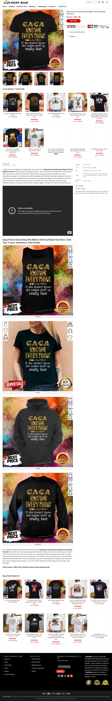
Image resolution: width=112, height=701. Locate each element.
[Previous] (6, 40)
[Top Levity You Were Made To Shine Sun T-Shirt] (12, 623)
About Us (7, 659)
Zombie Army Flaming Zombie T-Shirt (12, 114)
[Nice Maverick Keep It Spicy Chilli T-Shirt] (99, 137)
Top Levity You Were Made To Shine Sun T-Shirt (12, 635)
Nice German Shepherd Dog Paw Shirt (56, 601)
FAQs (6, 668)
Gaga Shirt (92, 191)
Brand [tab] (14, 165)
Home (4, 6)
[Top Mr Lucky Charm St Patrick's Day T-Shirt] (34, 137)
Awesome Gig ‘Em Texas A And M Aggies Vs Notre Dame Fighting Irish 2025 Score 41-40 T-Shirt (99, 116)
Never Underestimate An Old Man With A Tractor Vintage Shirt (34, 115)
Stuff (54, 178)
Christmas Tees (21, 6)
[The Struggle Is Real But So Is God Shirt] (56, 102)
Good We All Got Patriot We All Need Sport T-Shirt (99, 601)
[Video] (5, 67)
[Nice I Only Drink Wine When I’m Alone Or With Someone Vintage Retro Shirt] (77, 589)
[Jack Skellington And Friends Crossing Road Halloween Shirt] (34, 623)
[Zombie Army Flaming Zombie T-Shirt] (12, 102)
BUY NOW (73, 21)
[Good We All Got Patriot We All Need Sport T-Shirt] (99, 589)
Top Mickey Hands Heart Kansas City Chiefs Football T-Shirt (34, 602)
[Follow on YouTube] (71, 675)
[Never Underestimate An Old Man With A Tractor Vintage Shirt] (34, 102)
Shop (6, 662)
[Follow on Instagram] (62, 675)
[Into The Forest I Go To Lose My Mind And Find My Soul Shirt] (77, 102)
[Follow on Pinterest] (68, 675)
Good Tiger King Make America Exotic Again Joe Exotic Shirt (12, 150)
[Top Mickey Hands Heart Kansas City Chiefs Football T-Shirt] (34, 589)
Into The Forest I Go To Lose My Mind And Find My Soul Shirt (77, 115)
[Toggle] (68, 32)
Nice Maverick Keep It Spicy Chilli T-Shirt (99, 149)
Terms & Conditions (38, 668)
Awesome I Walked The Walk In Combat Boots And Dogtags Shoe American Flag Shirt (56, 637)
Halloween (32, 6)
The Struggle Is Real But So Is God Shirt (56, 114)
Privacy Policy (36, 659)
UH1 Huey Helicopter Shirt (12, 600)
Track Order (8, 665)
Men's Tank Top (99, 191)
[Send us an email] (65, 675)
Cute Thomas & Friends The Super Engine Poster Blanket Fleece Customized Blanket (56, 150)
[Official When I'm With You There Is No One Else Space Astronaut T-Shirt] (77, 623)
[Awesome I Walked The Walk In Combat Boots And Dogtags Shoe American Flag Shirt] (56, 623)
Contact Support (9, 674)
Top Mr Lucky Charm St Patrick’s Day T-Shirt (34, 149)
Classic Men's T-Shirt (84, 191)
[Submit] (98, 2)
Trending (11, 6)
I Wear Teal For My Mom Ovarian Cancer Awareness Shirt (31, 567)
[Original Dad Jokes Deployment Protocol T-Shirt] (99, 623)
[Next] (60, 40)
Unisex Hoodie (82, 193)
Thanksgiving (42, 6)
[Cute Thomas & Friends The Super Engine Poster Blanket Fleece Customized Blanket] (56, 137)
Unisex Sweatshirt (90, 193)
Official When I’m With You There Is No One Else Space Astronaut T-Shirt (78, 636)
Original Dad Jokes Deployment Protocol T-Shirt (99, 635)
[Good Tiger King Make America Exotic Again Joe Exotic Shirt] (12, 137)
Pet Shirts (52, 6)
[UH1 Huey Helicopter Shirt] (12, 589)
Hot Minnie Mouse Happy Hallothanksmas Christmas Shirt (77, 150)
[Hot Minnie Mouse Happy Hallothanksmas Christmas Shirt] (77, 137)
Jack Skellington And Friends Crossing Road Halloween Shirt (34, 636)
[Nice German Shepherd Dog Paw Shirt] (56, 589)
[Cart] (107, 2)
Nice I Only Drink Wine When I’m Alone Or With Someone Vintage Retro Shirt (78, 602)
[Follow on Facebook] (58, 675)
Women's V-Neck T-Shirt (101, 193)
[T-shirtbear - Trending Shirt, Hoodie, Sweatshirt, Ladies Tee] (16, 2)
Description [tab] (6, 165)
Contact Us (62, 6)
